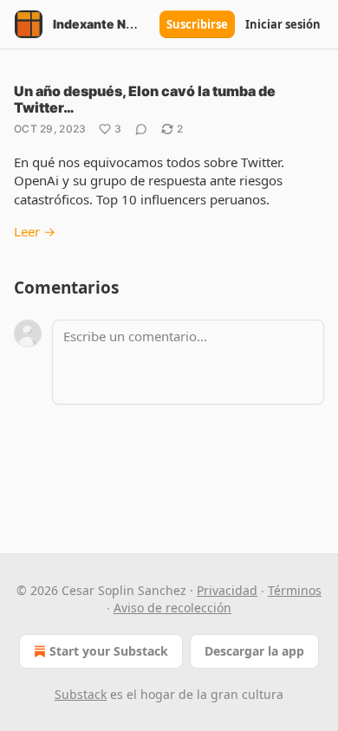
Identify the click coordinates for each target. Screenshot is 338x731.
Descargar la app (254, 651)
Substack (81, 694)
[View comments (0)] (141, 129)
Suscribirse (197, 24)
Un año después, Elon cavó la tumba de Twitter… (145, 99)
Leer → (34, 231)
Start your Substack (108, 651)
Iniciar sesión (283, 24)
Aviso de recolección (172, 607)
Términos (295, 590)
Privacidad (227, 590)
